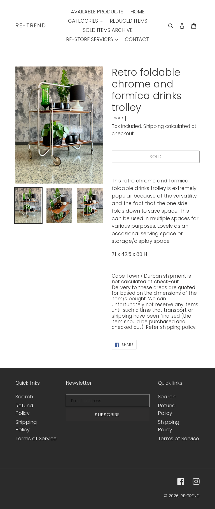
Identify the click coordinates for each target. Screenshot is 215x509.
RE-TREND (30, 25)
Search (24, 396)
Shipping (153, 126)
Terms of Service (36, 438)
